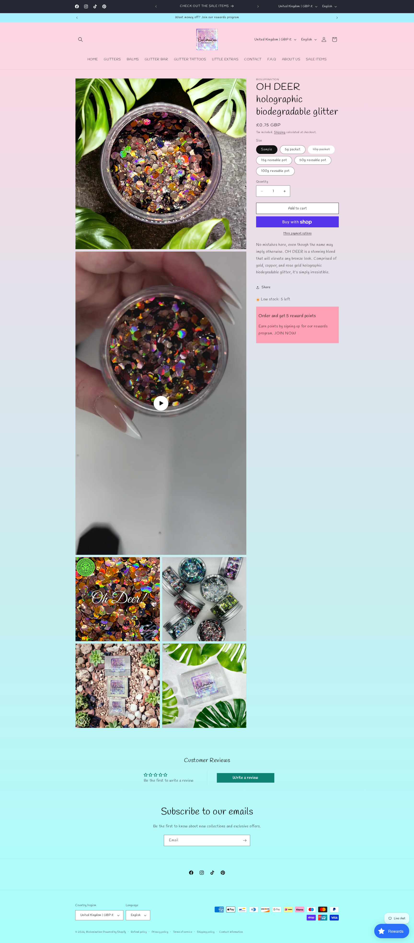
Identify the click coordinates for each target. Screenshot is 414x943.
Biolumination (94, 932)
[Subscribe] (244, 840)
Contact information (231, 932)
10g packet (324, 150)
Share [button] (266, 287)
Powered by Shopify (114, 932)
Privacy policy (160, 932)
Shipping (280, 132)
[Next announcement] (258, 6)
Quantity (262, 182)
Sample (266, 149)
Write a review (245, 777)
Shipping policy (206, 932)
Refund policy (139, 932)
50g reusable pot (312, 160)
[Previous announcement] (156, 6)
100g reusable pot (275, 171)
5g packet (292, 149)
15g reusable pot (274, 160)
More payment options (297, 234)
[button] (80, 39)
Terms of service (182, 932)
